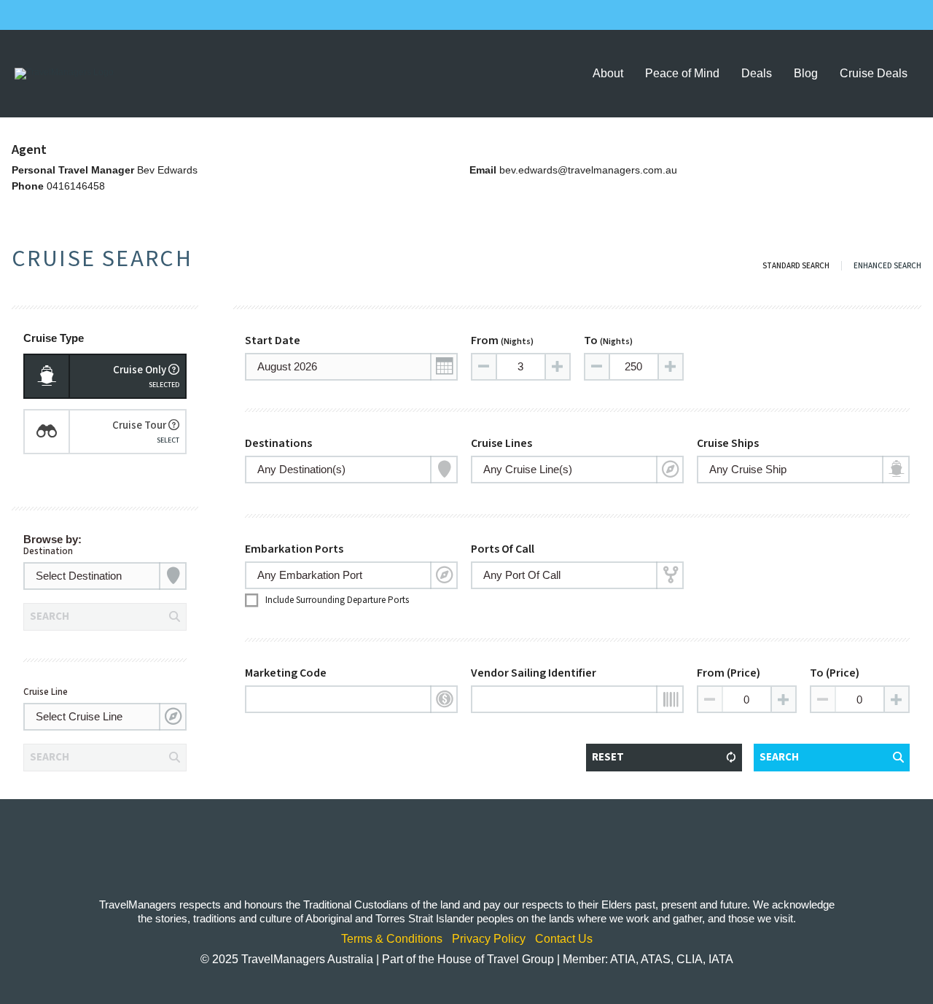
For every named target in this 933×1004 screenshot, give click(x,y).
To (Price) (834, 673)
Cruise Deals (873, 73)
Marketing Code (286, 673)
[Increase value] (556, 366)
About (608, 73)
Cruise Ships (728, 443)
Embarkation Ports (294, 549)
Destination (48, 551)
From (502, 340)
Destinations (278, 443)
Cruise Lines (501, 443)
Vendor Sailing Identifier (533, 673)
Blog (806, 73)
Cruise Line (45, 691)
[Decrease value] (484, 366)
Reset (608, 757)
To (608, 340)
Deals (756, 73)
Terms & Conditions (391, 939)
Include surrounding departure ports (337, 600)
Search (779, 757)
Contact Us (564, 939)
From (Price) (728, 673)
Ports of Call (502, 549)
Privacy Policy (489, 939)
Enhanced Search (887, 266)
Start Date (272, 340)
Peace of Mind (682, 73)
